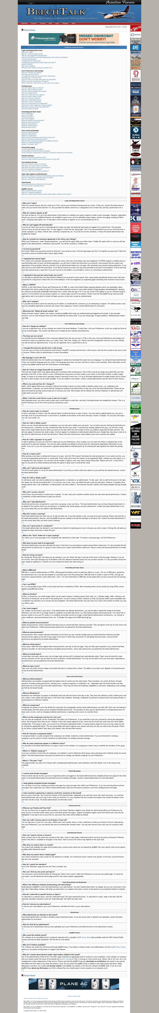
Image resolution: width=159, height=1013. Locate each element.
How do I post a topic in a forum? (33, 88)
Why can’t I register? (28, 66)
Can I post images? (28, 119)
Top (23, 209)
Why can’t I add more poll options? (33, 95)
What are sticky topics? (29, 124)
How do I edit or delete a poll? (32, 96)
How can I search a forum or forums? (34, 164)
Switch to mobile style (74, 996)
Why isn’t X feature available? (32, 192)
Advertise (24, 23)
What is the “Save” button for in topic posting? (37, 105)
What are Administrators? (30, 132)
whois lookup (65, 959)
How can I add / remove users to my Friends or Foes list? (41, 159)
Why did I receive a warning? (31, 102)
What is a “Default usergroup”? (32, 142)
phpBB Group (81, 937)
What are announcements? (31, 122)
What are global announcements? (33, 120)
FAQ (50, 23)
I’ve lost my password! (29, 59)
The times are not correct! (30, 74)
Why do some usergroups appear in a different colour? (40, 141)
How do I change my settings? (32, 72)
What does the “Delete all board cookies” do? (37, 68)
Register (65, 23)
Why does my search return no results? (35, 166)
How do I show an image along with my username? (39, 79)
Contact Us (45, 998)
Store (73, 23)
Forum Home (29, 30)
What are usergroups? (29, 136)
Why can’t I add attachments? (31, 100)
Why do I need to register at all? (32, 54)
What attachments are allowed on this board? (37, 184)
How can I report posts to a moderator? (35, 103)
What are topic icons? (29, 127)
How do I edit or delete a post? (32, 89)
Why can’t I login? (28, 52)
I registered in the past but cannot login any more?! (39, 62)
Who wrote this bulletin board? (32, 191)
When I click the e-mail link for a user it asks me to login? (41, 83)
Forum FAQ (37, 998)
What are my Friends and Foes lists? (34, 157)
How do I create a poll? (29, 93)
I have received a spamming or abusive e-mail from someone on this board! (47, 153)
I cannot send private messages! (32, 149)
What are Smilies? (28, 117)
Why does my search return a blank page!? (36, 167)
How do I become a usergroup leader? (35, 139)
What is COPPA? (27, 64)
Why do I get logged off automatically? (34, 56)
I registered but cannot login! (31, 61)
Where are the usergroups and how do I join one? (38, 137)
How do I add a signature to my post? (34, 91)
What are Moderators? (29, 134)
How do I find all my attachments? (33, 186)
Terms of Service (28, 998)
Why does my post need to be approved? (35, 107)
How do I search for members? (32, 169)
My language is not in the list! (31, 78)
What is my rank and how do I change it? (35, 81)
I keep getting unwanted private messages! (36, 151)
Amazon (34, 23)
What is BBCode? (28, 113)
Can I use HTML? (27, 115)
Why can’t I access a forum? (31, 98)
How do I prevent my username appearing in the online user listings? (45, 57)
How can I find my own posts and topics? (35, 171)
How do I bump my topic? (30, 109)
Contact (42, 23)
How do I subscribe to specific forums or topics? (38, 177)
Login (57, 23)
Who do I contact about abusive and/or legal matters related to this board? (46, 194)
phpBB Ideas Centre (118, 947)
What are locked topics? (30, 126)
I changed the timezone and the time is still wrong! (38, 76)
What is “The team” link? (30, 144)
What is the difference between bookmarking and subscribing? (43, 176)
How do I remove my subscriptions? (34, 179)
